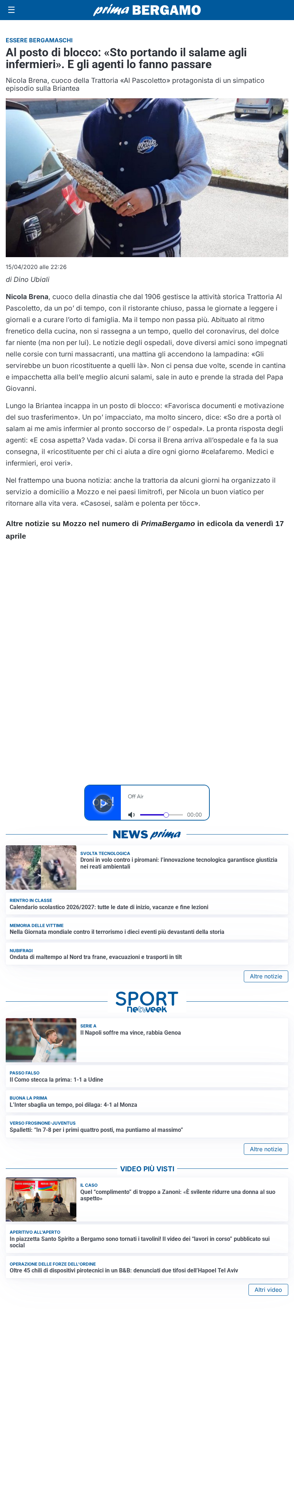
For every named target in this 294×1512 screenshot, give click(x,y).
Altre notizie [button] (266, 976)
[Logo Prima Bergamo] (147, 10)
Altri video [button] (268, 1289)
